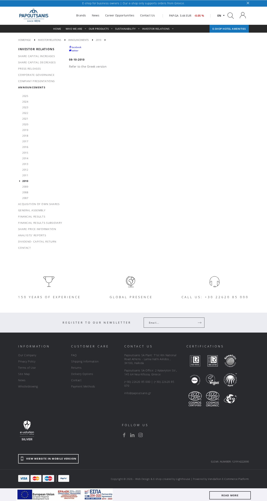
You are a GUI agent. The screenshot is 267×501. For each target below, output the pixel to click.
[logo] (33, 15)
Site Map (24, 374)
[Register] (200, 322)
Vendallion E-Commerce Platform (228, 479)
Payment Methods (83, 386)
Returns (76, 367)
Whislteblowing (28, 386)
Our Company (27, 355)
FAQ (74, 355)
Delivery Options (82, 374)
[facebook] (124, 435)
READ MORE (230, 495)
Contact (76, 380)
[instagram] (140, 435)
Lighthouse (183, 479)
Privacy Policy (27, 361)
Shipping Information (85, 361)
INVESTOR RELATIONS (36, 49)
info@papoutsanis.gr (137, 393)
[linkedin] (132, 435)
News (21, 380)
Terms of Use (27, 367)
